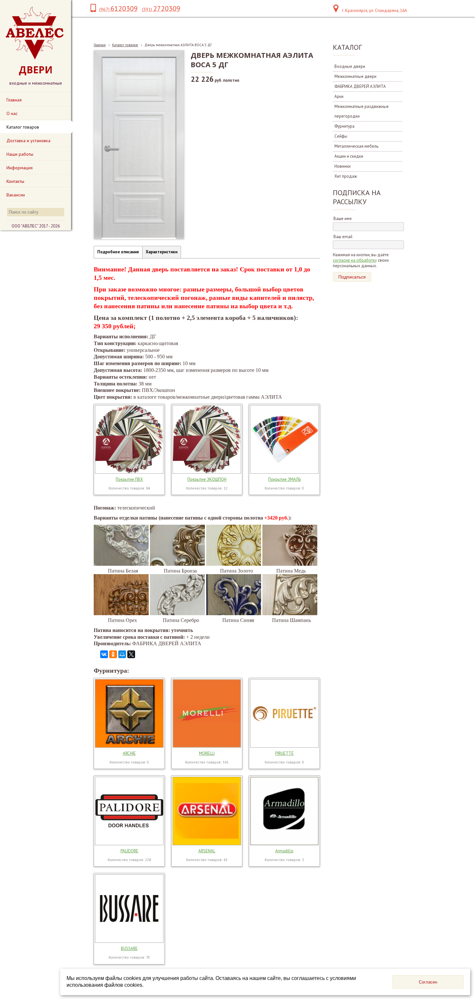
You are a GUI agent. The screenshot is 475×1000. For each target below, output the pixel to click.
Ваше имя (342, 218)
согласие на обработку (355, 260)
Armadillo (284, 851)
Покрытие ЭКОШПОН (207, 479)
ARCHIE (129, 753)
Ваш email (343, 236)
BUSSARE (129, 948)
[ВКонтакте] (104, 654)
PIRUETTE (284, 753)
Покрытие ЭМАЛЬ (284, 479)
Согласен (428, 982)
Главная (100, 45)
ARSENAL (206, 851)
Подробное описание (118, 252)
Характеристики (161, 252)
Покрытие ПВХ (129, 479)
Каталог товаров (125, 45)
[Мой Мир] (122, 654)
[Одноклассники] (113, 654)
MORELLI (207, 753)
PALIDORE (129, 851)
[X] (131, 654)
